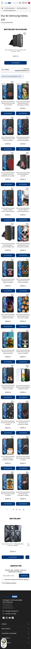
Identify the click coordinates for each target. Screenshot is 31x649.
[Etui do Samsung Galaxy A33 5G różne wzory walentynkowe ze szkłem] (8, 162)
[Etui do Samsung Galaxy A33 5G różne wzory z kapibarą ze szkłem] (8, 304)
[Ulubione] (23, 3)
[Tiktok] (13, 618)
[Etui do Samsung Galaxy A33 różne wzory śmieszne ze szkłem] (8, 446)
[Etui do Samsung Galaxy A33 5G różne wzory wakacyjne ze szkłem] (23, 91)
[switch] (3, 646)
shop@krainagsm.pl (11, 611)
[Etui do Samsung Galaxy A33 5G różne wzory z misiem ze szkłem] (8, 268)
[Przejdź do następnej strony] (23, 509)
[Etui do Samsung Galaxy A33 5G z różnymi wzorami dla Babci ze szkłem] (23, 197)
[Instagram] (7, 618)
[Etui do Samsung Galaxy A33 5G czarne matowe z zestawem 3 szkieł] (23, 375)
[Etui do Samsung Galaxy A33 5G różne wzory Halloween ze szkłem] (23, 233)
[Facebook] (4, 618)
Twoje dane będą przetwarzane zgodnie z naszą (15, 581)
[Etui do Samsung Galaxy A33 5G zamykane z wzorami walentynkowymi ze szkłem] (23, 162)
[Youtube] (10, 618)
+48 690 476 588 (10, 614)
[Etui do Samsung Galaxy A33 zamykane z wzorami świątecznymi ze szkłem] (8, 233)
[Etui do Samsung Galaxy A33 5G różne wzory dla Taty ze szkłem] (8, 91)
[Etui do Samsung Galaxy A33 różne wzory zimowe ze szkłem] (8, 410)
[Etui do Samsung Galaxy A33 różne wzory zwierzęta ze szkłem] (23, 481)
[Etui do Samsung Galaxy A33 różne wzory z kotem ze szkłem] (23, 446)
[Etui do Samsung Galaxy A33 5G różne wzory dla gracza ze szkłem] (23, 339)
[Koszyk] (29, 3)
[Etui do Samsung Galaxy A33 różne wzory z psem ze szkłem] (8, 481)
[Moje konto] (26, 3)
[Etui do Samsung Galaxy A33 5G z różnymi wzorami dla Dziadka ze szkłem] (8, 197)
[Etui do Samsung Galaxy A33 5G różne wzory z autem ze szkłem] (8, 339)
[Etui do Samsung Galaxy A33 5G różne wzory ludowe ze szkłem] (23, 268)
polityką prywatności (11, 583)
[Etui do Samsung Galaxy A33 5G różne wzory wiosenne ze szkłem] (23, 126)
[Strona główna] (7, 3)
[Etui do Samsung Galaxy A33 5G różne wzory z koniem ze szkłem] (8, 375)
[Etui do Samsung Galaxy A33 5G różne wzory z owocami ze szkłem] (23, 304)
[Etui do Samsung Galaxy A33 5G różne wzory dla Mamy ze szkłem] (8, 126)
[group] (15, 48)
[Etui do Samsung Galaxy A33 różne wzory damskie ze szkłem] (23, 410)
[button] (2, 3)
